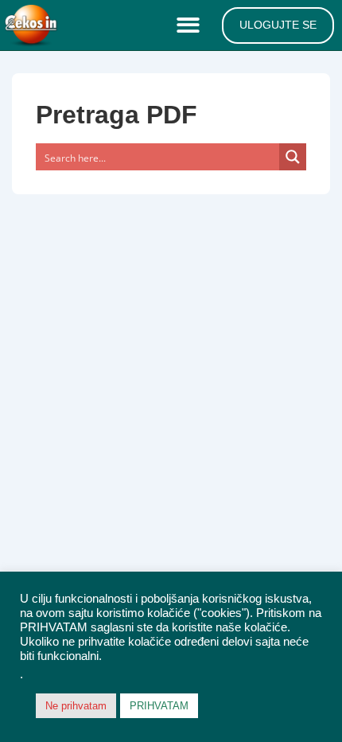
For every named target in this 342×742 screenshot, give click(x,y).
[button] (191, 26)
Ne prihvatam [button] (76, 706)
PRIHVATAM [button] (159, 706)
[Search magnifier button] (292, 156)
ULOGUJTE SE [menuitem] (278, 24)
